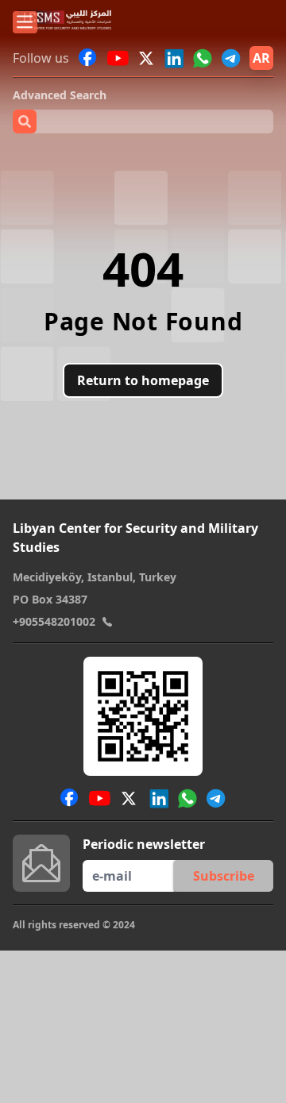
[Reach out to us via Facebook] (88, 57)
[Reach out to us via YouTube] (118, 57)
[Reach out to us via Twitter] (147, 57)
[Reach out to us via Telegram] (231, 57)
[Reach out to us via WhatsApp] (202, 57)
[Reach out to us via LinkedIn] (174, 57)
